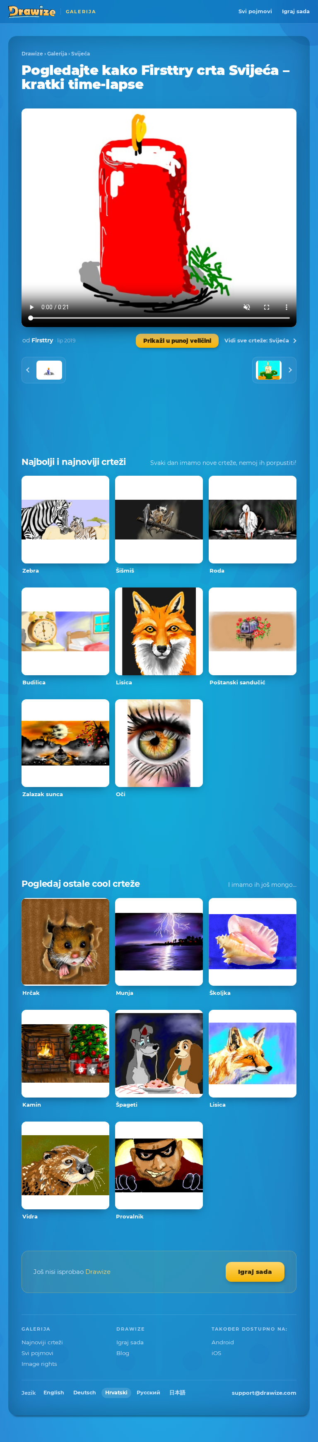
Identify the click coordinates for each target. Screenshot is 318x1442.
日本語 (177, 1392)
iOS (216, 1353)
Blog (122, 1353)
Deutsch (84, 1392)
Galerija (57, 54)
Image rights (39, 1363)
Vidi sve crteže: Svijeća (256, 340)
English (53, 1392)
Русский (148, 1392)
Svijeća (80, 54)
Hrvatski (116, 1392)
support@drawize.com (264, 1392)
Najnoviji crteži (42, 1342)
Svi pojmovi (255, 11)
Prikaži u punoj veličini (177, 340)
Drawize (32, 54)
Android (223, 1342)
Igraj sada (296, 11)
